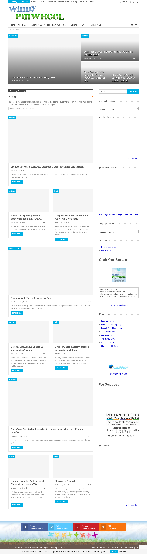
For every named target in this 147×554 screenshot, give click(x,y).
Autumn (85, 36)
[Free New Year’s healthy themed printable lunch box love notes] (73, 332)
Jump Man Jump (107, 321)
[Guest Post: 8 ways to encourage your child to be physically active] (110, 47)
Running (32, 108)
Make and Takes (107, 335)
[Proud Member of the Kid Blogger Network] (112, 398)
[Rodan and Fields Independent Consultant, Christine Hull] (108, 490)
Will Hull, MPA (106, 251)
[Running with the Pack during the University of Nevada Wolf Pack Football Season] (28, 466)
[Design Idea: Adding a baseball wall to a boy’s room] (28, 332)
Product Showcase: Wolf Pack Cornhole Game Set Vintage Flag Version (47, 167)
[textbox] (118, 109)
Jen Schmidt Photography (111, 325)
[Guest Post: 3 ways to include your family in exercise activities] (124, 72)
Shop (84, 25)
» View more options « (119, 305)
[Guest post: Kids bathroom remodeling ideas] (44, 59)
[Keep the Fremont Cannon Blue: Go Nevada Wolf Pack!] (73, 200)
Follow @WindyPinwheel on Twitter (118, 365)
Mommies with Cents (109, 346)
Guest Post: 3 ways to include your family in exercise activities (123, 78)
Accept (113, 552)
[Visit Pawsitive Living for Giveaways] (118, 137)
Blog (75, 2)
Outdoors (12, 380)
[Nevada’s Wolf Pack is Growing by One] (50, 271)
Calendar (83, 2)
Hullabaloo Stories (108, 247)
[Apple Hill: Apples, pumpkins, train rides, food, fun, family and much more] (28, 200)
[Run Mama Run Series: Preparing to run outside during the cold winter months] (50, 402)
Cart (137, 548)
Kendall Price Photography (112, 328)
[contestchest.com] (123, 490)
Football (25, 108)
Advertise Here (132, 159)
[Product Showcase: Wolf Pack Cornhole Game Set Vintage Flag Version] (50, 139)
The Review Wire (108, 339)
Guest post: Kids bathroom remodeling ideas (33, 77)
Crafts (56, 322)
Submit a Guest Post (56, 2)
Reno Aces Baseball (65, 481)
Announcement (14, 248)
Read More (123, 551)
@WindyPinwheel (119, 374)
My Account (129, 548)
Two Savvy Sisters (108, 332)
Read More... (17, 182)
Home (33, 2)
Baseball (11, 108)
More (92, 2)
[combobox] (119, 108)
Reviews (68, 2)
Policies (102, 548)
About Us (41, 2)
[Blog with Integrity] (126, 398)
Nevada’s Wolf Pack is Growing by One (31, 298)
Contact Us (96, 25)
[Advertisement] (108, 459)
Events (56, 191)
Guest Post (13, 36)
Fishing (18, 108)
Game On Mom (107, 342)
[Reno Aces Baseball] (73, 466)
